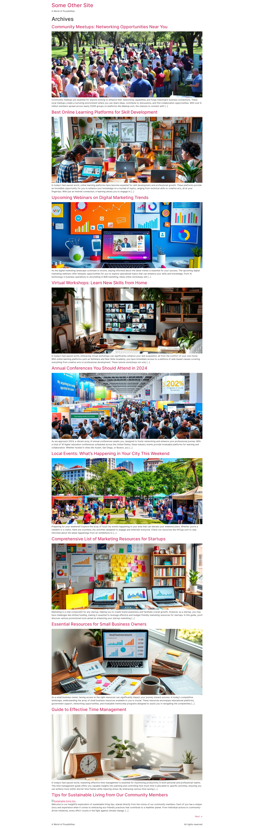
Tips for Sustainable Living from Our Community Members (110, 794)
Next (198, 816)
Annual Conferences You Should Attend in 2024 (99, 368)
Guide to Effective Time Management (89, 709)
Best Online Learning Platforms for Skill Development (104, 112)
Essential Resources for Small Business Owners (99, 624)
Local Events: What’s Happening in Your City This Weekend (110, 453)
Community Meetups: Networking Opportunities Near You (109, 26)
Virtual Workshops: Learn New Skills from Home (99, 282)
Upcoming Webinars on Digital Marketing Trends (100, 197)
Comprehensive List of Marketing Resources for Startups (108, 538)
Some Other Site (72, 5)
